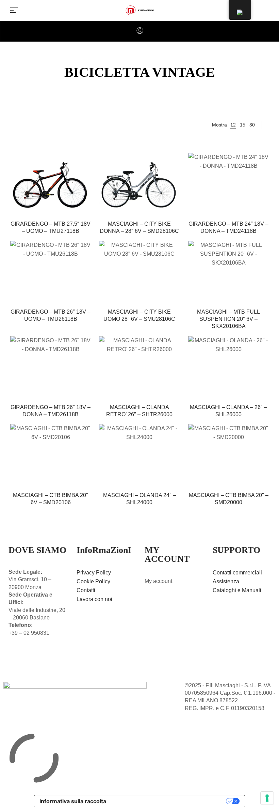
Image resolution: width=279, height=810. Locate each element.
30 (252, 124)
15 (242, 124)
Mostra (219, 124)
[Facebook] (17, 659)
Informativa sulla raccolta (72, 801)
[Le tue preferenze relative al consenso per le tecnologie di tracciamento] (267, 798)
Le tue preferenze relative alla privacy (169, 801)
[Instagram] (31, 659)
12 (233, 124)
